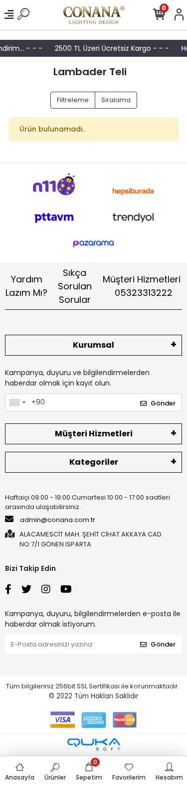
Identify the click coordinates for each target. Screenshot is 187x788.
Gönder (163, 403)
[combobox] (16, 402)
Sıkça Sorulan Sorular (75, 286)
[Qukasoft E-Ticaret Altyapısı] (93, 744)
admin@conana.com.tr (57, 520)
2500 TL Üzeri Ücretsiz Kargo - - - (110, 48)
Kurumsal (93, 345)
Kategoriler (93, 462)
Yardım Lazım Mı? (26, 286)
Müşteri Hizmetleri (142, 286)
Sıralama (116, 100)
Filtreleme (73, 100)
